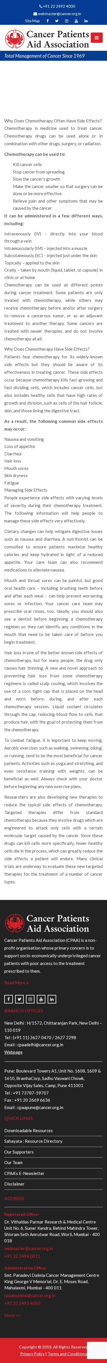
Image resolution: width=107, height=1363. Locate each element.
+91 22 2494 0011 (22, 1256)
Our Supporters (19, 1151)
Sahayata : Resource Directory (33, 1141)
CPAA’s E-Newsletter (24, 1173)
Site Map (32, 21)
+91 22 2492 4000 (58, 6)
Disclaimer (14, 1183)
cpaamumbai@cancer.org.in (29, 1295)
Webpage (13, 1052)
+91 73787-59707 (31, 1092)
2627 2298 (65, 1037)
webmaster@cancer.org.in (59, 13)
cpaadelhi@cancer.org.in (40, 1044)
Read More (15, 982)
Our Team (13, 1162)
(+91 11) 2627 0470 (32, 1037)
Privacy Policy (32, 1353)
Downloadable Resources (28, 1130)
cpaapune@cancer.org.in (40, 1107)
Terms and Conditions (67, 1353)
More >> (12, 1315)
